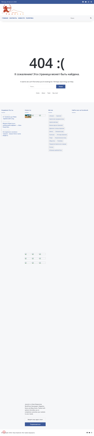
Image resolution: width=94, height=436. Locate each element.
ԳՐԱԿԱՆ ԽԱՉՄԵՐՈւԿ (55, 150)
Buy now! (55, 93)
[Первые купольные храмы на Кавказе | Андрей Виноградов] (42, 263)
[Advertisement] (47, 35)
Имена (51, 131)
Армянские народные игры (56, 119)
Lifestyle (51, 116)
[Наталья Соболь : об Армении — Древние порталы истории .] (28, 331)
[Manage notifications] (4, 431)
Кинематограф (59, 131)
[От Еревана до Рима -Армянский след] (28, 116)
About (43, 93)
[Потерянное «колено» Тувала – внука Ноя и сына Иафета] (42, 116)
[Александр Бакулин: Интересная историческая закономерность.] (35, 255)
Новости (21, 18)
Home (37, 93)
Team (48, 93)
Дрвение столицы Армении (56, 128)
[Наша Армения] (12, 9)
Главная (5, 18)
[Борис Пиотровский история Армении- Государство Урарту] (28, 255)
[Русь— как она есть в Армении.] (35, 259)
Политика (29, 18)
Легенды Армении (62, 134)
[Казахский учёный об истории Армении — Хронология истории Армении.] (28, 259)
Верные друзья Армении (56, 125)
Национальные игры (60, 137)
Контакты (13, 18)
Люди (50, 137)
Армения (58, 116)
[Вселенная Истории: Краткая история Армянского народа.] (42, 255)
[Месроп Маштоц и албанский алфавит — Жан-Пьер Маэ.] (35, 183)
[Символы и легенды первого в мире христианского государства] (42, 259)
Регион (51, 147)
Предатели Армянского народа (57, 144)
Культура (51, 134)
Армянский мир (53, 122)
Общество (52, 141)
